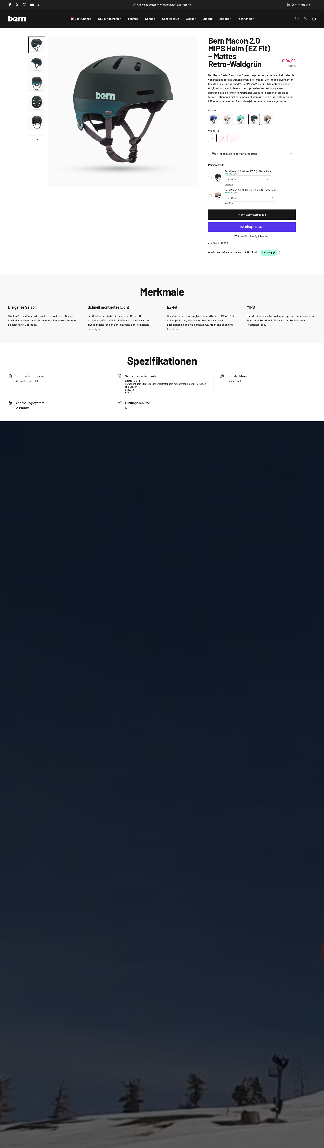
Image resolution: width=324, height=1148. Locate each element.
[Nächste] (189, 111)
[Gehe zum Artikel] (36, 45)
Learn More (229, 184)
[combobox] (301, 4)
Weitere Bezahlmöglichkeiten (251, 236)
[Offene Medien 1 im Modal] (123, 112)
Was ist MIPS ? (220, 243)
